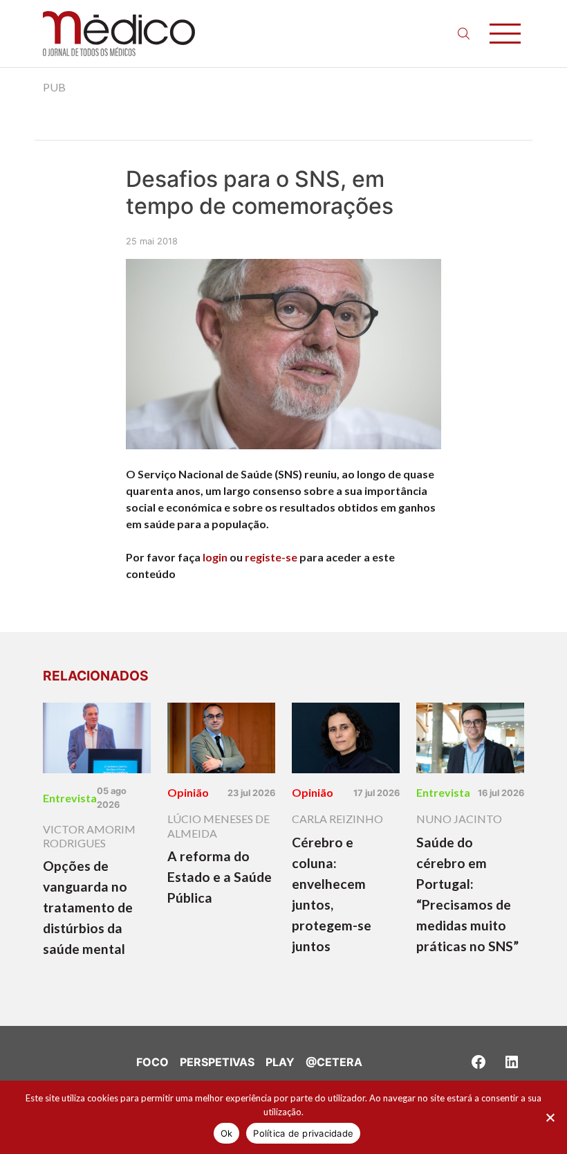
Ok (227, 1133)
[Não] (550, 1117)
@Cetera (334, 1062)
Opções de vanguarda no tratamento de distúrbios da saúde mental (88, 907)
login (215, 557)
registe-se (271, 557)
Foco (152, 1062)
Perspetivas (217, 1062)
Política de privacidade (303, 1133)
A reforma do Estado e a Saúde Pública (219, 876)
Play (280, 1062)
